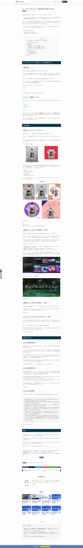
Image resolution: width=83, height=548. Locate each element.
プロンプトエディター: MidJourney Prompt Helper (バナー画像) (37, 48)
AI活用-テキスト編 (30, 50)
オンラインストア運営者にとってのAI (34, 42)
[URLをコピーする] (58, 467)
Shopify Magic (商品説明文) (32, 53)
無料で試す (41, 457)
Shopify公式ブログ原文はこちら (28, 424)
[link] (32, 484)
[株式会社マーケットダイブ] (20, 2)
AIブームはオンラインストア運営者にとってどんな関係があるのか (37, 40)
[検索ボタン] (61, 1)
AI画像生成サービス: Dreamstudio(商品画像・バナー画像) (36, 46)
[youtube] (34, 484)
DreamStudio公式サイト (26, 298)
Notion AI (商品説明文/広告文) (33, 52)
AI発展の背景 (30, 41)
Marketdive (27, 485)
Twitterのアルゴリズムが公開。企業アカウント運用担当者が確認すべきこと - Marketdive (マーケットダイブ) (41, 528)
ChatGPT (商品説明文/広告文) (33, 51)
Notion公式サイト (25, 386)
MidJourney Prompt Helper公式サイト (28, 331)
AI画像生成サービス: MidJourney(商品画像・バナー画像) (36, 47)
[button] (25, 467)
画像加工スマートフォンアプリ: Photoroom (34, 45)
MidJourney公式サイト (26, 312)
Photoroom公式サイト (26, 220)
